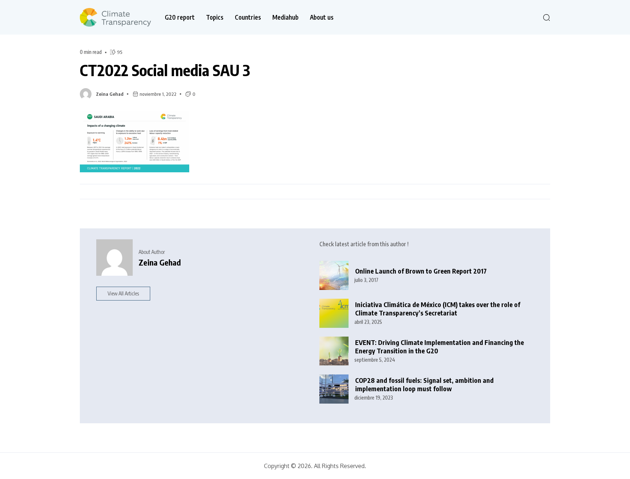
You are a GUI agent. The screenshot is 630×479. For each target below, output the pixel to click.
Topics (214, 17)
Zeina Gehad (110, 94)
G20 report (180, 17)
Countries (248, 17)
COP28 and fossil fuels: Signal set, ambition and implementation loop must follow (424, 384)
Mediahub (285, 17)
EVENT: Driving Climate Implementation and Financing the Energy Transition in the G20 (439, 346)
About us (322, 17)
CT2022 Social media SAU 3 (165, 70)
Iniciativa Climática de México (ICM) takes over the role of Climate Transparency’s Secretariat (437, 309)
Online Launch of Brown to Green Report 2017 (421, 271)
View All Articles (123, 293)
